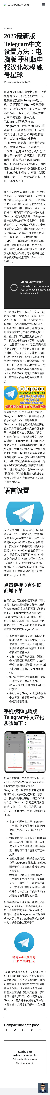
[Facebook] (6, 1033)
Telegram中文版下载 (24, 612)
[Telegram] (31, 1033)
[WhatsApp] (23, 1033)
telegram (8, 28)
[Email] (40, 1033)
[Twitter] (14, 1033)
